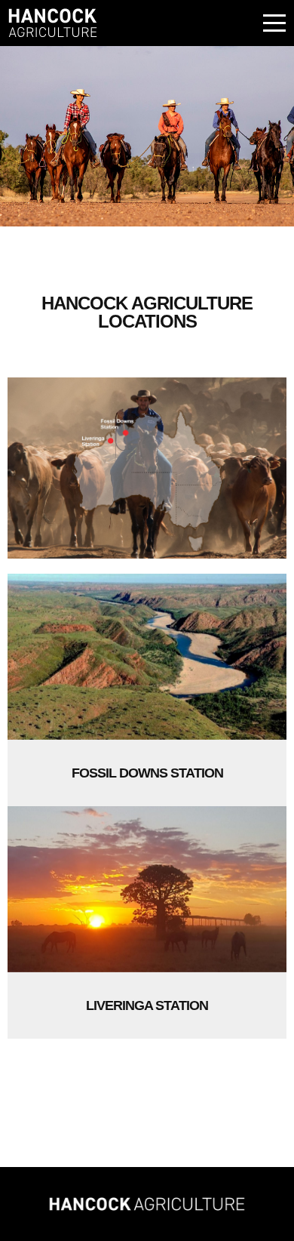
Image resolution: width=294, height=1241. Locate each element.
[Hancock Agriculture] (147, 1204)
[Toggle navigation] (272, 23)
